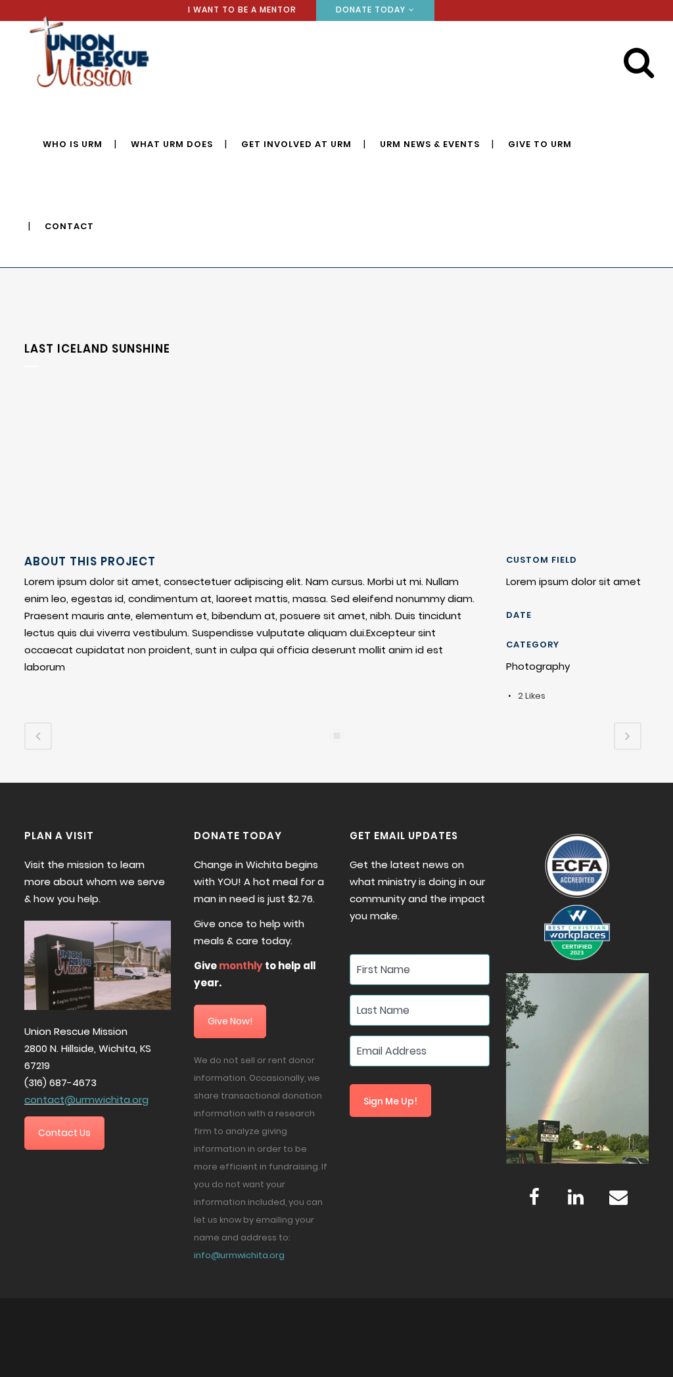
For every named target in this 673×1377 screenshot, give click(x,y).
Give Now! (230, 1021)
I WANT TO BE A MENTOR (242, 9)
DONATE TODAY (371, 9)
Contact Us (64, 1132)
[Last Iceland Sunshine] (25, 546)
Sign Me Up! (390, 1101)
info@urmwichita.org (239, 1255)
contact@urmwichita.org (86, 1099)
